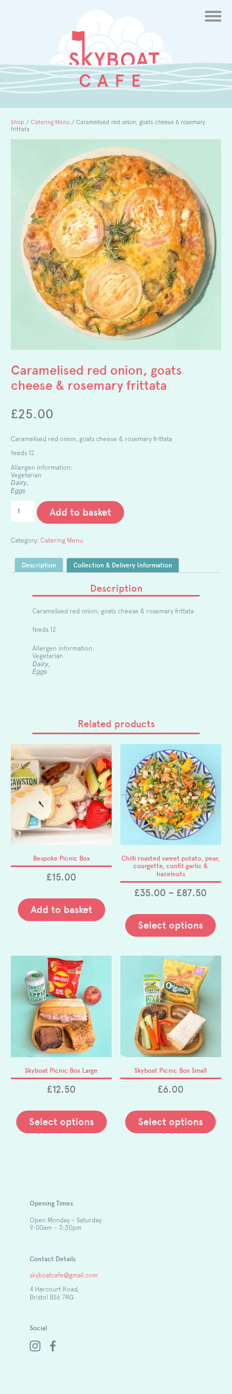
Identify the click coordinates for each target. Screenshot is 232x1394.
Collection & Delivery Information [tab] (122, 565)
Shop (17, 122)
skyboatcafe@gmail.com (64, 1275)
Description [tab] (39, 565)
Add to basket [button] (61, 910)
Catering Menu (50, 122)
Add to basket (80, 512)
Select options (170, 925)
